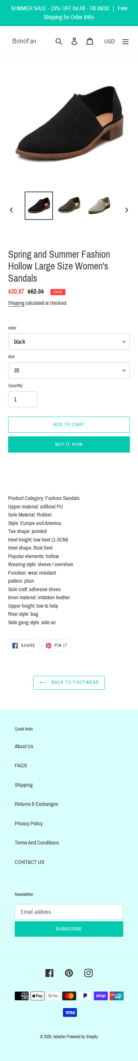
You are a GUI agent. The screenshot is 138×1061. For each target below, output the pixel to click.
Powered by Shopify (82, 1036)
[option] (39, 206)
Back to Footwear (74, 682)
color (12, 328)
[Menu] (125, 41)
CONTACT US (29, 862)
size (11, 356)
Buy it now (68, 444)
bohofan (59, 1036)
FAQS (21, 765)
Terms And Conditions (37, 843)
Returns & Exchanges (36, 804)
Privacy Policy (29, 823)
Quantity (15, 385)
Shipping (16, 303)
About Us (24, 746)
